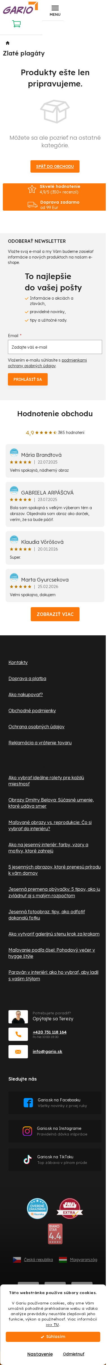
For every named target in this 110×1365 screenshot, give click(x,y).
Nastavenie (40, 1354)
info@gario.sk (47, 1051)
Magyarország (83, 1259)
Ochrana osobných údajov (36, 726)
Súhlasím (55, 1336)
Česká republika (38, 1259)
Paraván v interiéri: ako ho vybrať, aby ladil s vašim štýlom (53, 975)
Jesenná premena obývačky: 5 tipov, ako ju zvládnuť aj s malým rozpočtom (54, 892)
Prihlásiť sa (28, 379)
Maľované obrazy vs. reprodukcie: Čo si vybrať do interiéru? (50, 825)
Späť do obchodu (55, 166)
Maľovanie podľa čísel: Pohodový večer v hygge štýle (51, 953)
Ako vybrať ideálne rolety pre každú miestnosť (46, 781)
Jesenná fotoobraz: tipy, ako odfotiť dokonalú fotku (46, 915)
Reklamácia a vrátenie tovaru (40, 742)
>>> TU (52, 1324)
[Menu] (55, 10)
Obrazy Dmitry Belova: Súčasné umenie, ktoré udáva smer (51, 803)
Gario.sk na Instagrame (62, 1131)
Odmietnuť (73, 1354)
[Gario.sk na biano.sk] (55, 1236)
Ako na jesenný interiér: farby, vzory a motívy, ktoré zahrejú (48, 848)
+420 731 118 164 (50, 1032)
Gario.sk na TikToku (62, 1159)
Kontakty (18, 662)
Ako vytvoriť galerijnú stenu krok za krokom (54, 934)
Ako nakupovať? (25, 694)
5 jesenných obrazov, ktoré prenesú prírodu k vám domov (54, 870)
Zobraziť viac (55, 614)
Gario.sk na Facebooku (62, 1102)
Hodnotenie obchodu (55, 413)
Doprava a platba (27, 678)
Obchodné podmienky (32, 710)
